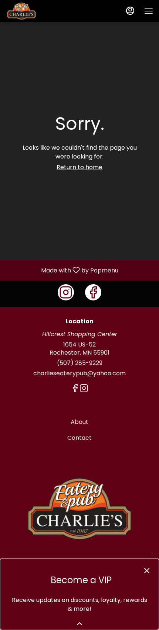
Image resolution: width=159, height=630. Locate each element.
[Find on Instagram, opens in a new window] (66, 292)
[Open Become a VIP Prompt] (79, 623)
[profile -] (130, 10)
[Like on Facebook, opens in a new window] (93, 292)
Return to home (79, 167)
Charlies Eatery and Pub (79, 509)
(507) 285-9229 (79, 363)
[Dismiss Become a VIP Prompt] (147, 570)
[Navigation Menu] (149, 11)
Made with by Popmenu (62, 270)
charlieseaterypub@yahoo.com (79, 373)
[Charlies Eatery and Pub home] (39, 11)
